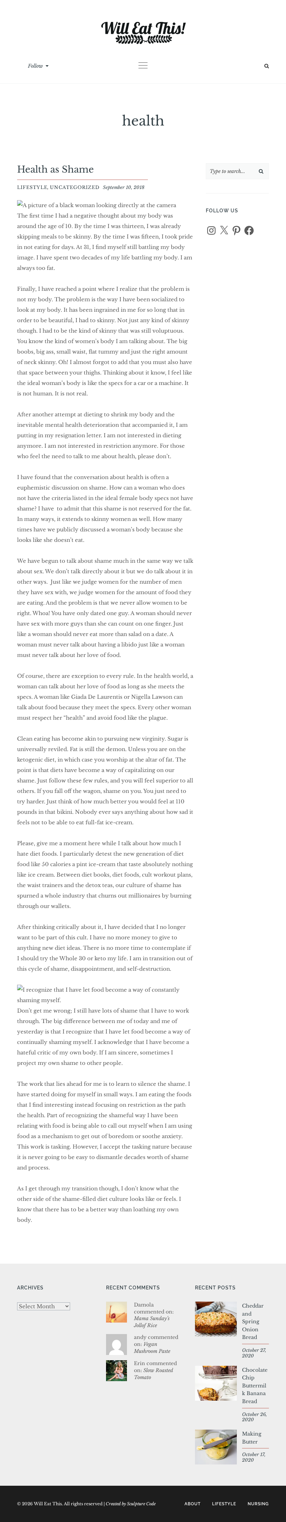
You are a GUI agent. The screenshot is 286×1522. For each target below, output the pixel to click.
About (193, 1503)
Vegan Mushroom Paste (152, 1347)
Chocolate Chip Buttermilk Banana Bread (255, 1385)
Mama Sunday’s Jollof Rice (152, 1321)
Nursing (258, 1503)
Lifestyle (32, 187)
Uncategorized (74, 187)
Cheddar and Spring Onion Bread (253, 1321)
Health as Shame (55, 169)
